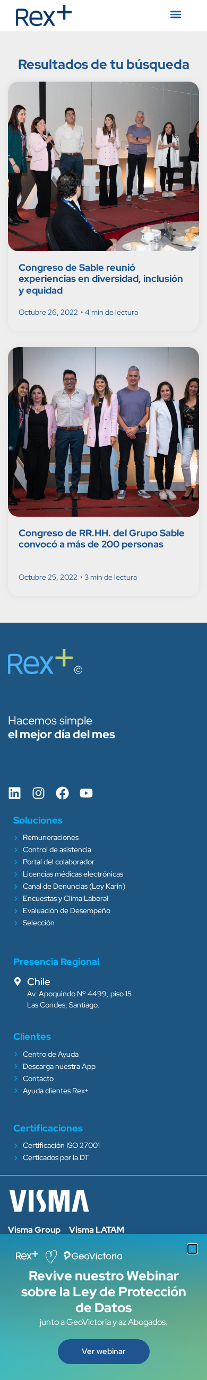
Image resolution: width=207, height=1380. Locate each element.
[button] (192, 1249)
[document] (103, 690)
